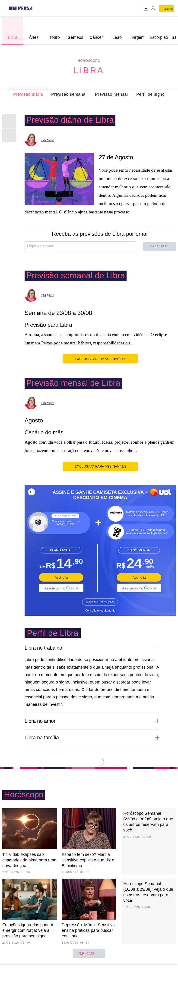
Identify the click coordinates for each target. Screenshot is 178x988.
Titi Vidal (47, 140)
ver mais (86, 953)
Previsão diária (28, 94)
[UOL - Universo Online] (35, 8)
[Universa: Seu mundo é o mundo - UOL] (20, 8)
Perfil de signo (150, 94)
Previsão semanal (69, 94)
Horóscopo (89, 60)
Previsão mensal (111, 94)
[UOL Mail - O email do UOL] (146, 8)
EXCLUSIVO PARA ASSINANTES (101, 359)
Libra (89, 70)
